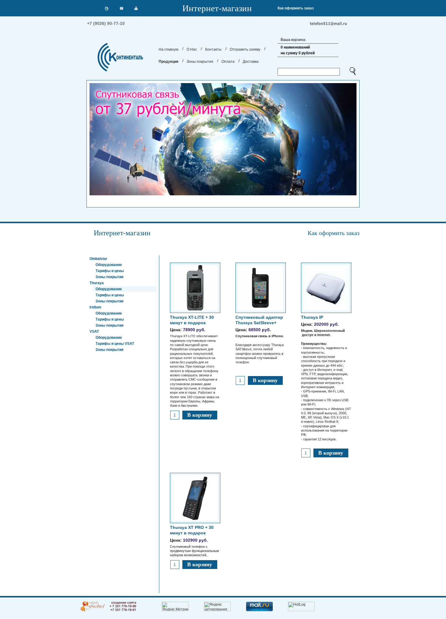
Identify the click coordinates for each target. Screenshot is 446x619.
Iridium (95, 307)
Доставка (250, 61)
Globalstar (98, 259)
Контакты (213, 49)
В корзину (199, 415)
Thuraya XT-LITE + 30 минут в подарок (194, 361)
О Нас (192, 49)
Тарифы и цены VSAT (115, 343)
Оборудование (109, 265)
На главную (168, 49)
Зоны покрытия (200, 61)
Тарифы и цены (110, 271)
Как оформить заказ (296, 8)
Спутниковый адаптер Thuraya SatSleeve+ (259, 339)
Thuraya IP (326, 378)
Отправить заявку (245, 49)
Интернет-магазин (217, 8)
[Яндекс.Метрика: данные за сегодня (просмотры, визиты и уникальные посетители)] (175, 606)
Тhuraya (97, 283)
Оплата (228, 61)
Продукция (168, 61)
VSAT (94, 331)
